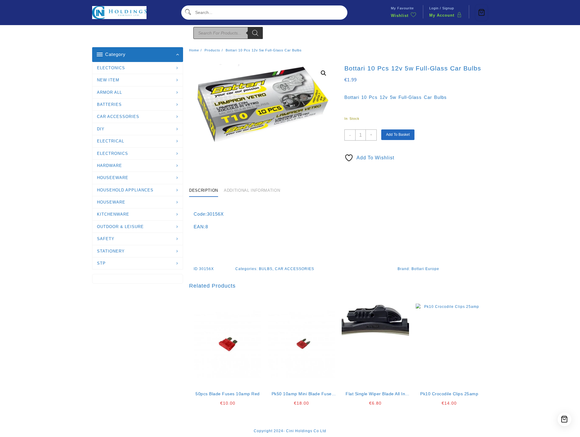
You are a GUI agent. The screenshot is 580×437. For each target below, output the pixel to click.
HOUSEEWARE (112, 177)
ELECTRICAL (110, 141)
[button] (323, 73)
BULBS (265, 269)
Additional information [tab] (252, 190)
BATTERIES (109, 104)
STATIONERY (111, 251)
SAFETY (105, 238)
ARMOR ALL (109, 92)
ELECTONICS (111, 68)
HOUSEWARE (111, 202)
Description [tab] (203, 190)
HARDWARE (109, 165)
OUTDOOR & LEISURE (120, 226)
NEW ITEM (108, 80)
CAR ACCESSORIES (118, 116)
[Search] (255, 33)
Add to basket (398, 134)
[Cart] (481, 12)
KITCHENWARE (113, 214)
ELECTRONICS (112, 153)
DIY (101, 129)
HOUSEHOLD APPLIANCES (125, 190)
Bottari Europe (425, 269)
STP (101, 263)
